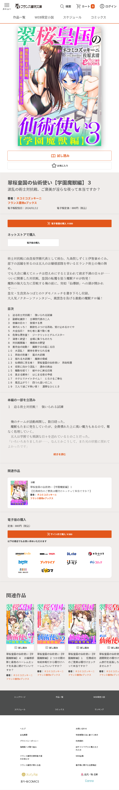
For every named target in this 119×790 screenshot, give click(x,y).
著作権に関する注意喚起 (86, 765)
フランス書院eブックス (41, 498)
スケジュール (72, 17)
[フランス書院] (28, 6)
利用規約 (79, 740)
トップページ (19, 697)
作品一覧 (19, 17)
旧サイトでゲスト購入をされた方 (87, 748)
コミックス (98, 17)
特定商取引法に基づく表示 (87, 734)
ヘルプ (23, 728)
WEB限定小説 (44, 17)
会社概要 (23, 734)
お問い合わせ (81, 728)
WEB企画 (80, 755)
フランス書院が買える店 (30, 765)
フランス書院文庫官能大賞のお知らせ (31, 757)
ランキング (99, 709)
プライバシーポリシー (29, 740)
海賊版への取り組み (28, 746)
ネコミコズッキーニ (29, 198)
